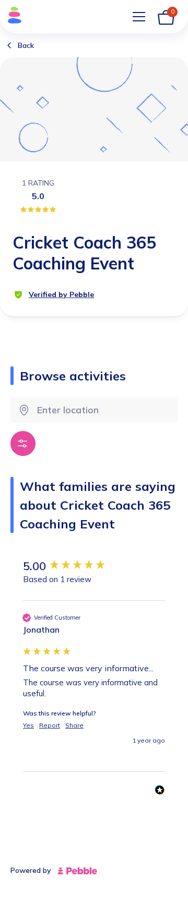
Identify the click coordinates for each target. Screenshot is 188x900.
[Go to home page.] (11, 17)
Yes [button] (28, 725)
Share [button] (74, 725)
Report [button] (49, 725)
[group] (94, 566)
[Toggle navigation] (139, 16)
